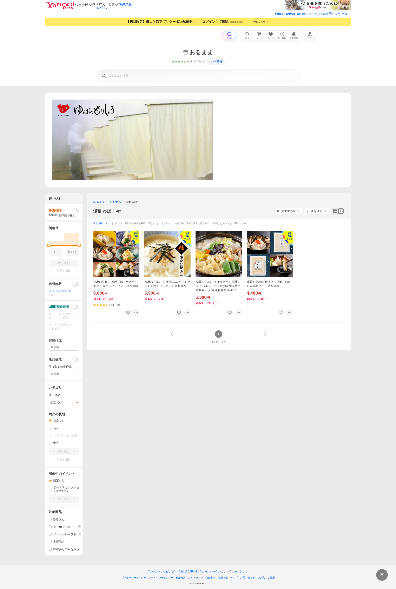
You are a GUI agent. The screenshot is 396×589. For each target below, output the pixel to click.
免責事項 (210, 577)
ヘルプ (346, 13)
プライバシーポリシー (133, 577)
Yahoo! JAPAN (285, 13)
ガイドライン (195, 577)
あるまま (99, 201)
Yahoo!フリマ (239, 571)
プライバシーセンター (160, 577)
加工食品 (115, 201)
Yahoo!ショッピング (161, 571)
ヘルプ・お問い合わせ (242, 577)
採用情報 (223, 577)
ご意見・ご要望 (266, 577)
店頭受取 (55, 359)
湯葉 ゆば (102, 211)
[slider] (49, 245)
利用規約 (181, 577)
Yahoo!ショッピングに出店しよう (318, 13)
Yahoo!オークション (213, 571)
